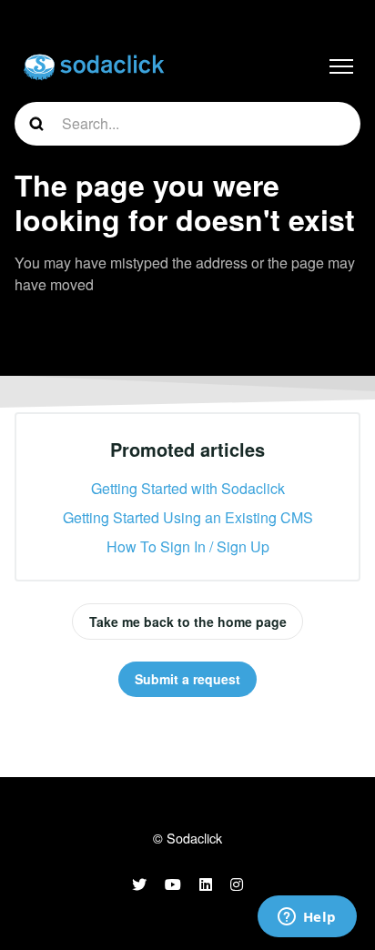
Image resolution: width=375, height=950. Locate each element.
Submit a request (187, 679)
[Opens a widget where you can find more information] (307, 918)
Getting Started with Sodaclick (188, 488)
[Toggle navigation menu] (341, 66)
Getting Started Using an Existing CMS (188, 517)
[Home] (94, 66)
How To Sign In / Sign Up (187, 546)
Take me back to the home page (188, 621)
